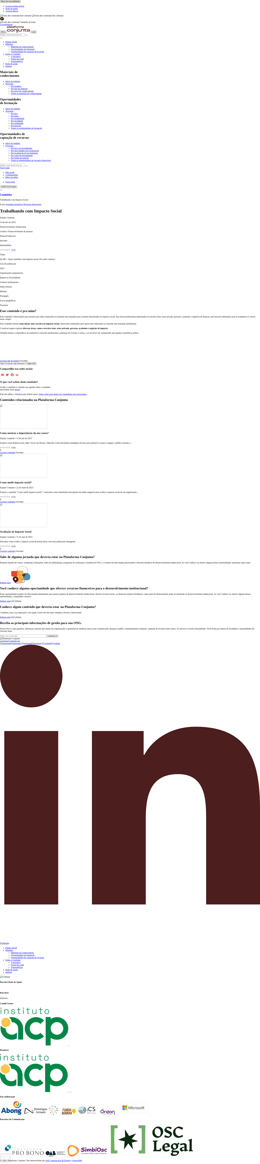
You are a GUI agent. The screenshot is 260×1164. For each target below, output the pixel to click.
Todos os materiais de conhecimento (26, 93)
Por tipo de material (19, 89)
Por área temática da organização (25, 151)
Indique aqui (5, 583)
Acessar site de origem (9, 361)
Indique (8, 66)
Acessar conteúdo (7, 452)
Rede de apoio (11, 8)
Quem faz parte (17, 59)
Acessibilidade (6, 24)
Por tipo (14, 113)
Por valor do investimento (22, 155)
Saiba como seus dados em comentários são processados (63, 394)
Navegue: (9, 84)
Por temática (16, 86)
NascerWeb (77, 1160)
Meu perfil (9, 172)
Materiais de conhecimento (22, 47)
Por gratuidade (17, 123)
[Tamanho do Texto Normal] (10, 22)
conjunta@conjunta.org (10, 641)
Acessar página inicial (14, 6)
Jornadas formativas (14, 204)
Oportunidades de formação (23, 49)
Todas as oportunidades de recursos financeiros (31, 160)
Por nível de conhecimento (22, 91)
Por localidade (17, 121)
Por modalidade (17, 118)
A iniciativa (16, 56)
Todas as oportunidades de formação (26, 128)
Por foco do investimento (21, 148)
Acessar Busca (11, 11)
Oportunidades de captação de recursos (27, 51)
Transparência (17, 61)
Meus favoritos (11, 177)
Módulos (9, 44)
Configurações (11, 175)
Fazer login (5, 168)
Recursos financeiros (32, 204)
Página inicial (11, 42)
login (17, 389)
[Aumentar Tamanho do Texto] (2, 20)
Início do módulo (12, 81)
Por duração (16, 126)
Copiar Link (31, 363)
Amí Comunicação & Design (57, 1160)
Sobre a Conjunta (12, 54)
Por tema (14, 116)
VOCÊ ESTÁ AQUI (8, 187)
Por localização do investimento (24, 153)
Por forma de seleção (20, 158)
